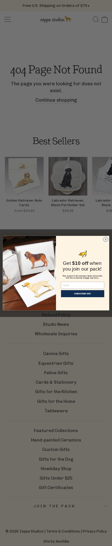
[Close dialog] (105, 239)
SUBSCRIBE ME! (82, 293)
